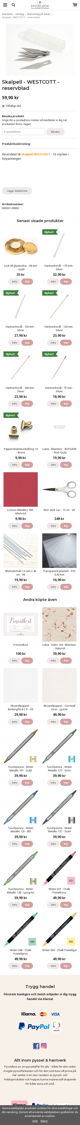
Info (14, 281)
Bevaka (55, 131)
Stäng (44, 1121)
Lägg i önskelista (17, 190)
